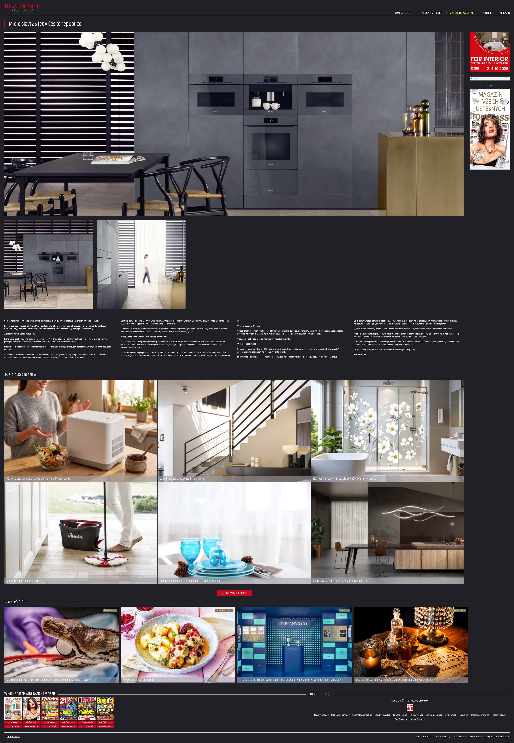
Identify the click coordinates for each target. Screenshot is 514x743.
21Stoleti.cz (450, 715)
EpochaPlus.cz (400, 715)
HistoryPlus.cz (499, 715)
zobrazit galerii (234, 124)
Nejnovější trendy (432, 12)
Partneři (486, 12)
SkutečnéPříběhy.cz (340, 715)
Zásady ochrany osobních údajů (496, 737)
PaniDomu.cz (401, 719)
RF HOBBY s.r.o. (13, 737)
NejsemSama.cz (417, 719)
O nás (417, 737)
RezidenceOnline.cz (479, 715)
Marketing (446, 737)
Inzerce (436, 737)
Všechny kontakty (474, 737)
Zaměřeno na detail (462, 12)
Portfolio (426, 737)
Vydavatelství (459, 737)
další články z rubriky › (234, 593)
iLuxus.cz (463, 715)
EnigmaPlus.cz (416, 715)
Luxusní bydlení (404, 12)
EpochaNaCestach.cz (362, 715)
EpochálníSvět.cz (382, 715)
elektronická (13, 726)
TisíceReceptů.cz (434, 715)
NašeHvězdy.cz (321, 715)
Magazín (505, 12)
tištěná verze (13, 722)
